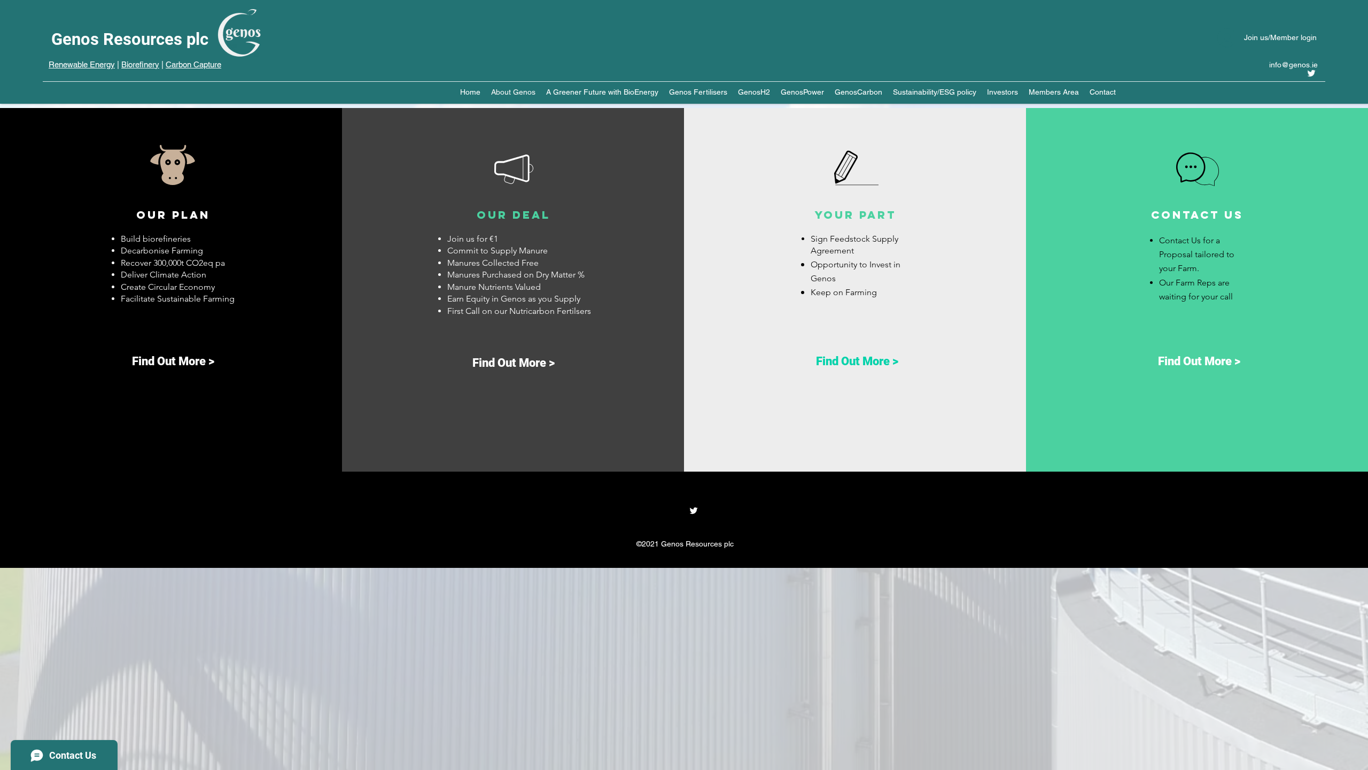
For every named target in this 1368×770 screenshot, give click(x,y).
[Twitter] (1311, 73)
